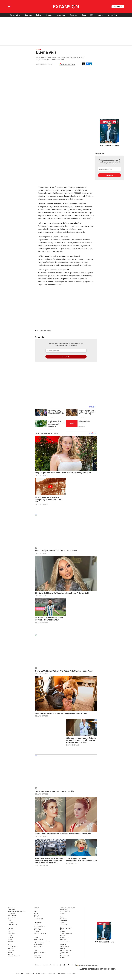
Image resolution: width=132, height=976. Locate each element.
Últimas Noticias (15, 15)
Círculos (11, 950)
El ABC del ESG (65, 911)
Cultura (36, 907)
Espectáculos (12, 946)
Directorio (71, 973)
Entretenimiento (39, 926)
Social (36, 954)
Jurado (62, 957)
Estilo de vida (39, 918)
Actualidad (63, 918)
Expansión (11, 908)
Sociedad (11, 941)
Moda (10, 952)
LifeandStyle (12, 924)
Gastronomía (64, 946)
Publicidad (20, 973)
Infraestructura (39, 943)
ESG (91, 15)
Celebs (36, 917)
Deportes (37, 928)
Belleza (10, 954)
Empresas (28, 15)
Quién (10, 945)
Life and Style (112, 15)
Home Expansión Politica (16, 911)
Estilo (36, 924)
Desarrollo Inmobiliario (42, 941)
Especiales (64, 924)
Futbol (62, 930)
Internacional (61, 15)
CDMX (10, 935)
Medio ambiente (39, 952)
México (10, 932)
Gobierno (11, 930)
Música (36, 931)
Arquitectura (38, 944)
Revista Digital (118, 7)
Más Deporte (64, 937)
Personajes (64, 952)
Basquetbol (64, 935)
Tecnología (73, 15)
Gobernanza (38, 955)
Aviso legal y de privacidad (45, 973)
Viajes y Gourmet (14, 956)
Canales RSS (61, 973)
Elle (35, 911)
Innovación (64, 909)
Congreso (11, 933)
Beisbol (62, 931)
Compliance (30, 973)
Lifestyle (63, 939)
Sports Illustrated (65, 928)
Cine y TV (37, 930)
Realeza (11, 948)
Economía (49, 15)
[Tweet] (83, 64)
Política (38, 15)
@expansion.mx (68, 964)
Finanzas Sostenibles (67, 907)
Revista (38, 49)
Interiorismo (38, 946)
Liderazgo (63, 920)
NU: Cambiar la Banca (109, 145)
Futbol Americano (66, 933)
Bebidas (63, 948)
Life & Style (38, 922)
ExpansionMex (73, 965)
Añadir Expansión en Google (68, 64)
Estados (11, 937)
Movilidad (37, 957)
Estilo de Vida (65, 956)
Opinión (10, 939)
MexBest (63, 945)
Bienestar (63, 954)
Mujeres (100, 15)
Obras (84, 15)
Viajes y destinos (66, 950)
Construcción (38, 939)
